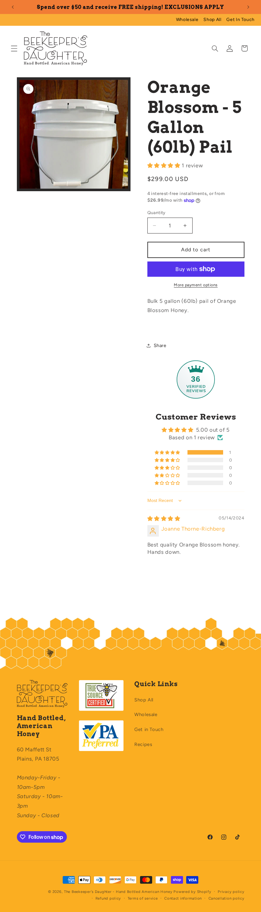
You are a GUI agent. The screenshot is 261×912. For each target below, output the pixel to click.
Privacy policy (231, 891)
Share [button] (160, 345)
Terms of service (143, 898)
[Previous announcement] (13, 7)
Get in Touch (149, 729)
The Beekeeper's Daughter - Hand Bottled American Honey (118, 891)
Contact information (183, 898)
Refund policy (108, 898)
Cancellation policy (226, 898)
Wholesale (187, 19)
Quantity (156, 212)
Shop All (212, 19)
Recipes (143, 744)
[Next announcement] (248, 7)
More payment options (196, 284)
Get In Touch (240, 19)
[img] (163, 518)
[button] (14, 48)
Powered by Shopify (192, 891)
